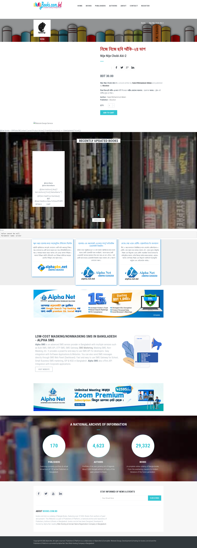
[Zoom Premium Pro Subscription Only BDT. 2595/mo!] (98, 397)
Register (145, 6)
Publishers (100, 6)
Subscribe (154, 498)
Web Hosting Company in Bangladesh (81, 543)
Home (80, 6)
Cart (49, 204)
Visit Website (43, 369)
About (123, 6)
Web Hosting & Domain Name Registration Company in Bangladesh (81, 524)
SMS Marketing (86, 347)
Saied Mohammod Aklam (142, 83)
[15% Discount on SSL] (98, 304)
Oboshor (105, 85)
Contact (134, 6)
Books (89, 6)
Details (38, 204)
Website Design (116, 541)
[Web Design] (98, 123)
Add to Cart (108, 113)
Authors (113, 6)
